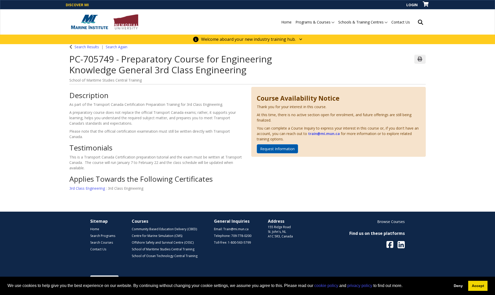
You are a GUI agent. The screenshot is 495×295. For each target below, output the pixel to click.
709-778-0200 (241, 236)
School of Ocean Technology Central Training (164, 256)
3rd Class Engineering (87, 188)
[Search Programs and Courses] (420, 22)
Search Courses (101, 242)
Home (286, 22)
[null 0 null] (426, 4)
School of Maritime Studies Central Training (163, 249)
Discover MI (77, 4)
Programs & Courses (313, 22)
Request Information (277, 148)
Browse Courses (391, 221)
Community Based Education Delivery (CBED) (164, 229)
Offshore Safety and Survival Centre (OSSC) (163, 242)
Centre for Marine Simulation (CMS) (157, 236)
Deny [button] (458, 286)
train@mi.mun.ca (324, 133)
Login (412, 4)
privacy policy (359, 285)
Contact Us (400, 22)
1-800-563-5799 (239, 242)
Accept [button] (478, 286)
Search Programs (102, 236)
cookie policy (326, 285)
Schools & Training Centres (361, 22)
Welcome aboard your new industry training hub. (249, 39)
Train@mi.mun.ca (236, 229)
